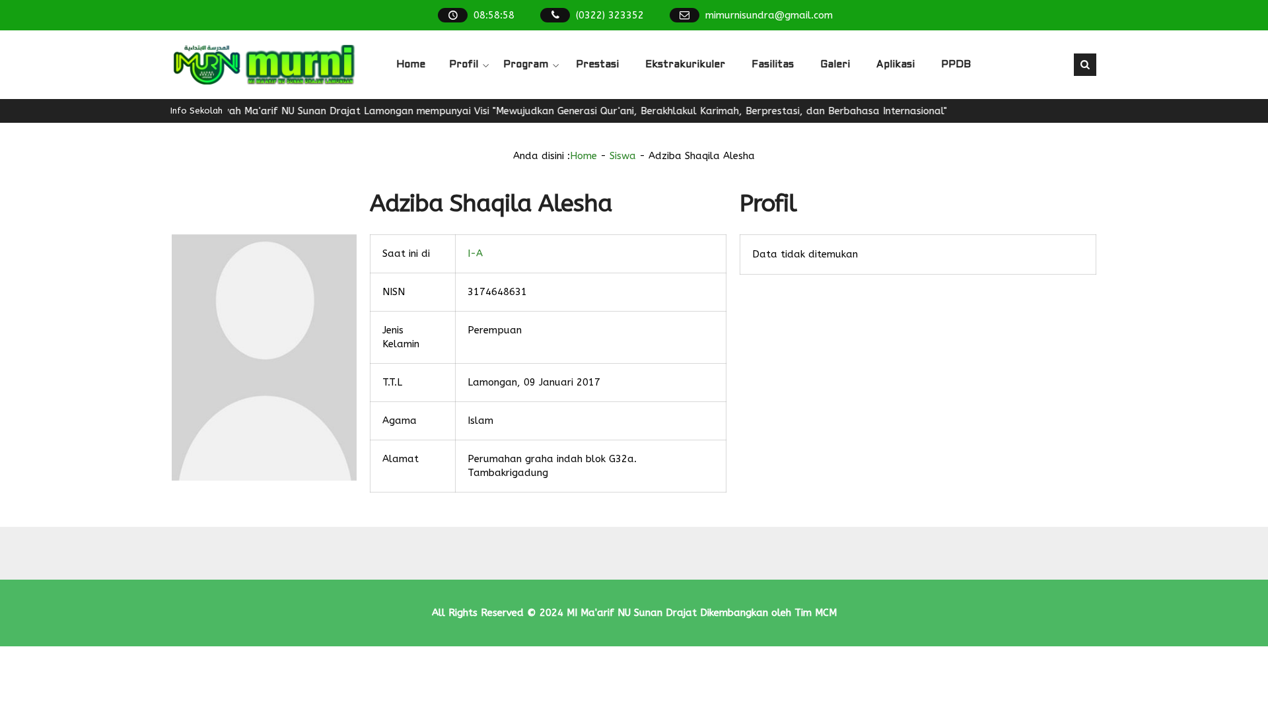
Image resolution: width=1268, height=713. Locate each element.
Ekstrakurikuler (685, 64)
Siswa (623, 156)
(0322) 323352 (610, 15)
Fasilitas (773, 64)
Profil (463, 64)
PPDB (956, 64)
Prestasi (597, 64)
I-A (475, 253)
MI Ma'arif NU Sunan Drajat (632, 613)
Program (525, 64)
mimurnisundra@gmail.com (769, 15)
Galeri (835, 64)
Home (410, 64)
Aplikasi (895, 64)
